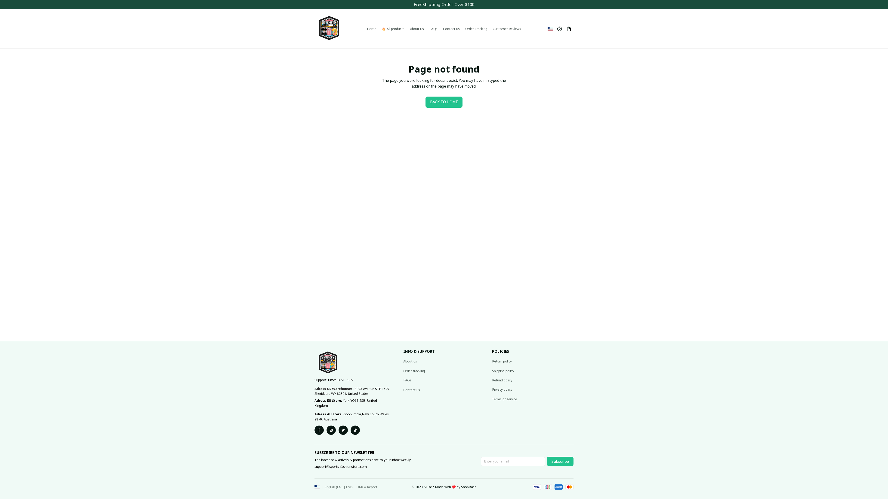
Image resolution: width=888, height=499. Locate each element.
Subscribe (560, 461)
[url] (468, 487)
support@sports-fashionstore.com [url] (340, 466)
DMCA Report (366, 487)
